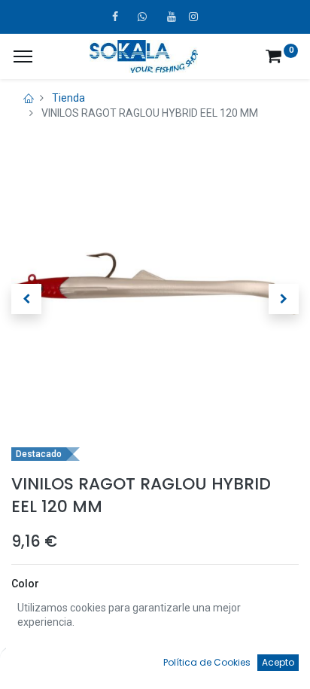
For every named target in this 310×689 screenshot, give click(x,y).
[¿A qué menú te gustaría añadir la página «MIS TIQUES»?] (23, 56)
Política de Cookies (207, 662)
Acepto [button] (278, 662)
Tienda (68, 98)
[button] (26, 299)
